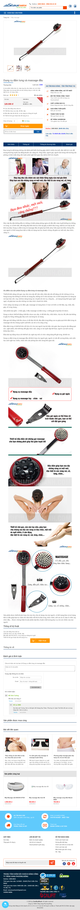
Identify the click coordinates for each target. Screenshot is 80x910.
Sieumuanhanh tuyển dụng (36, 844)
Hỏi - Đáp (58, 852)
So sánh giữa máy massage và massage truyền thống (38, 756)
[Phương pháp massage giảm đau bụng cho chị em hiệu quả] (64, 744)
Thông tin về (8, 647)
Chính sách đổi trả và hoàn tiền (64, 844)
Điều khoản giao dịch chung (63, 849)
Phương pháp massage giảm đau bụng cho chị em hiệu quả (64, 756)
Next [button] (75, 748)
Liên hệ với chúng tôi (35, 842)
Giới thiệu (6, 840)
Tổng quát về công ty (9, 842)
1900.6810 (12, 879)
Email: (17, 681)
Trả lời (11, 701)
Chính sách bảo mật (61, 847)
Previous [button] (5, 748)
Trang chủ (6, 17)
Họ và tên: (16, 677)
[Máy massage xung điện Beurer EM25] (64, 786)
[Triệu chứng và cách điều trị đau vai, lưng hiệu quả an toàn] (15, 744)
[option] (11, 68)
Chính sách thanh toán (61, 840)
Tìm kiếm (65, 7)
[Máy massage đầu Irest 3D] (40, 786)
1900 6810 (54, 128)
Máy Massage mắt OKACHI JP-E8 (15, 797)
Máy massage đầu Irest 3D (37, 797)
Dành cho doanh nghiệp (36, 840)
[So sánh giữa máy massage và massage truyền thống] (40, 744)
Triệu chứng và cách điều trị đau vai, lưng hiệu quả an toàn (15, 756)
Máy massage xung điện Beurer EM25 (62, 798)
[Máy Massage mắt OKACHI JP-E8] (16, 786)
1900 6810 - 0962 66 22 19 (47, 4)
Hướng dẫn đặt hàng (61, 842)
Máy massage (15, 17)
